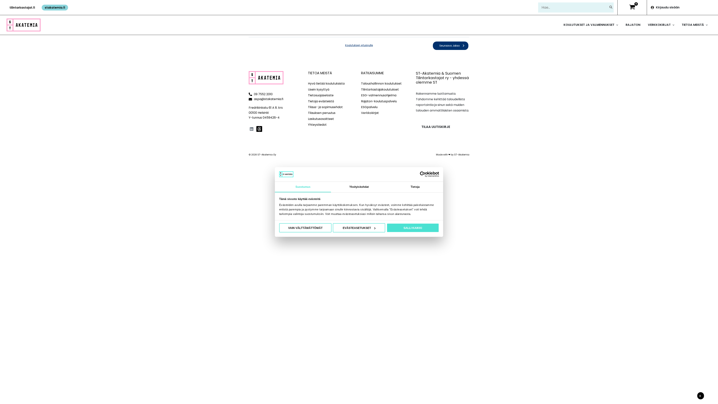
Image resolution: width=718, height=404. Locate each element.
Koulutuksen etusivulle (359, 45)
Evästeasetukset (357, 227)
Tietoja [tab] (415, 186)
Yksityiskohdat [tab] (359, 186)
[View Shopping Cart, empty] (632, 7)
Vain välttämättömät (305, 227)
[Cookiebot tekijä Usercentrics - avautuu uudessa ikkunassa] (422, 174)
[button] (22, 7)
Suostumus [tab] (303, 186)
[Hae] (611, 7)
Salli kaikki (413, 227)
